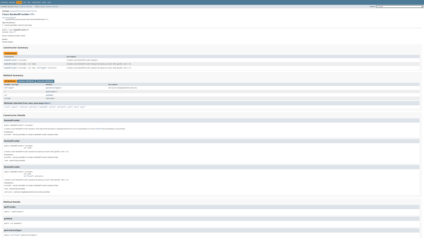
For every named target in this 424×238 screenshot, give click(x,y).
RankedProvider (10, 60)
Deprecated (36, 2)
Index (44, 2)
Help (49, 2)
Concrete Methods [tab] (45, 81)
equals (14, 107)
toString (49, 98)
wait (69, 107)
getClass (32, 107)
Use (24, 2)
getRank (49, 95)
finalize (23, 107)
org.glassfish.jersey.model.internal (23, 11)
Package (12, 2)
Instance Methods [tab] (26, 81)
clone (6, 107)
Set (38, 68)
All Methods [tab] (10, 81)
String (7, 98)
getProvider (51, 92)
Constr (22, 6)
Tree (29, 2)
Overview (4, 2)
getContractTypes (53, 88)
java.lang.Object (8, 18)
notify (51, 107)
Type (43, 68)
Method (29, 6)
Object (12, 32)
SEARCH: (372, 6)
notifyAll (61, 107)
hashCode (42, 107)
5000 (98, 129)
